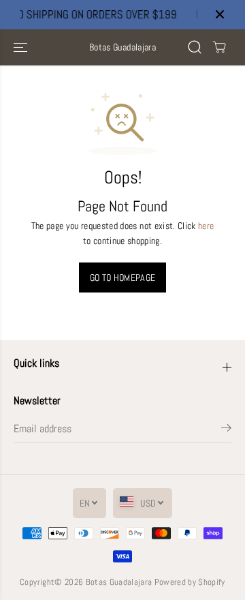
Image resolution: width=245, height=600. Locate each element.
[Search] (194, 47)
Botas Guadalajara (119, 582)
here (206, 226)
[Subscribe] (226, 430)
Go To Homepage (123, 277)
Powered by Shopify (189, 582)
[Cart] (219, 47)
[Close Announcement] (219, 14)
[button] (22, 47)
